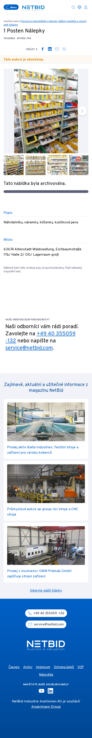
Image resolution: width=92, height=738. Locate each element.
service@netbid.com (29, 348)
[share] (64, 49)
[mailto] (57, 49)
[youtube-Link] (41, 691)
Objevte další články (46, 590)
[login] (85, 7)
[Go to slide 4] (79, 165)
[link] (42, 49)
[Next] (82, 111)
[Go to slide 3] (57, 165)
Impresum (43, 667)
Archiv (27, 667)
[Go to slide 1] (14, 165)
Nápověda (46, 675)
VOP (80, 667)
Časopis (14, 667)
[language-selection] (79, 7)
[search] (73, 7)
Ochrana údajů (64, 667)
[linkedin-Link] (50, 691)
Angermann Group (46, 707)
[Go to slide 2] (35, 165)
